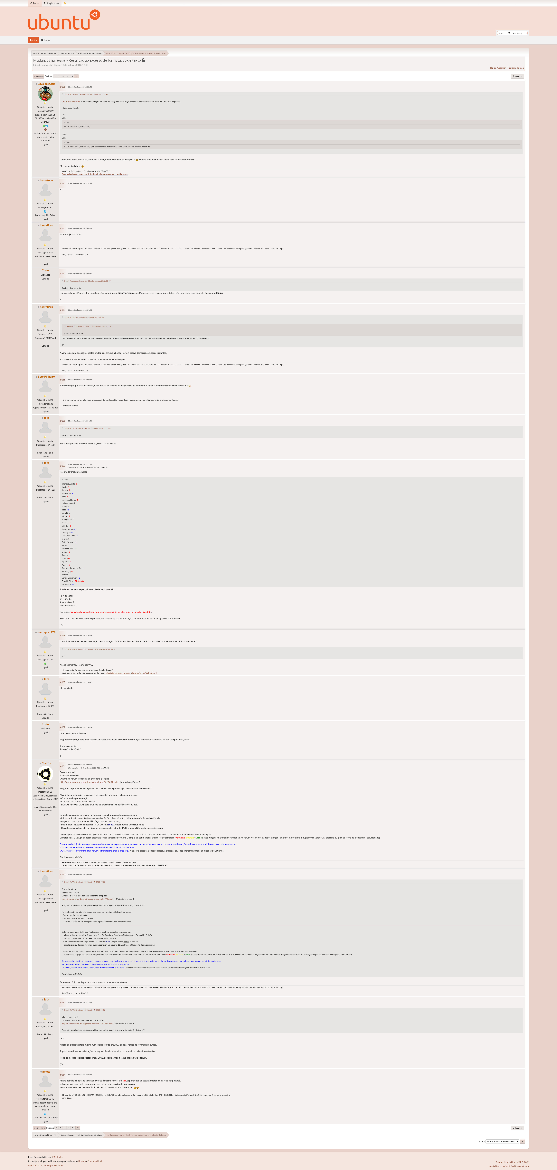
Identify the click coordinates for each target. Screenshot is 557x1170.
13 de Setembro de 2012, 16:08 (80, 635)
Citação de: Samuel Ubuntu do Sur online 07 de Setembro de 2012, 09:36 (89, 649)
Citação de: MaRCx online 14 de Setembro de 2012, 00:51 (84, 882)
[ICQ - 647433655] (45, 663)
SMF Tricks (57, 1157)
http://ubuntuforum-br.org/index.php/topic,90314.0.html (131, 673)
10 (72, 76)
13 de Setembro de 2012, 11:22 (80, 464)
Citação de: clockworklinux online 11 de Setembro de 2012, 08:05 (87, 281)
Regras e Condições (505, 1166)
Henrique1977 (46, 632)
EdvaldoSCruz (46, 83)
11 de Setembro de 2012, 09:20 (80, 273)
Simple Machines (55, 1165)
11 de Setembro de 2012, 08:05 (80, 228)
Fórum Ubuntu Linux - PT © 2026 (512, 1162)
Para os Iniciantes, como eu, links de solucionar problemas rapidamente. (95, 174)
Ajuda (492, 1166)
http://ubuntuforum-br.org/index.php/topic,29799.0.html (88, 782)
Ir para (482, 1141)
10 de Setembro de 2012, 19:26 (80, 183)
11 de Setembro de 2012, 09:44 (80, 380)
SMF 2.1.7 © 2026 (37, 1165)
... (63, 76)
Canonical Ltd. (95, 1161)
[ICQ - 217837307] (44, 125)
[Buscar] (509, 33)
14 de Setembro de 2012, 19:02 (80, 1075)
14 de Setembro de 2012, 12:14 (80, 1002)
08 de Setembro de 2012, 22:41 (80, 87)
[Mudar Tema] (65, 3)
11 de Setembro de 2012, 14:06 (80, 421)
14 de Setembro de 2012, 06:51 (80, 874)
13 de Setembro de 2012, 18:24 (80, 727)
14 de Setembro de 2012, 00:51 (80, 765)
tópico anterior (498, 67)
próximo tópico (516, 67)
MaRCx (46, 763)
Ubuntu (82, 1161)
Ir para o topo (39, 1128)
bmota (46, 1071)
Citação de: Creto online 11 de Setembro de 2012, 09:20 (84, 317)
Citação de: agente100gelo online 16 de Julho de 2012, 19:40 (86, 94)
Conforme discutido (71, 101)
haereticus (46, 225)
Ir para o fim (39, 76)
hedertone (46, 180)
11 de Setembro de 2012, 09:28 (80, 310)
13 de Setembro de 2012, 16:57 (80, 682)
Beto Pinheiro (46, 376)
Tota (46, 417)
